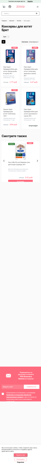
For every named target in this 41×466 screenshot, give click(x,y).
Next (38, 163)
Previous (4, 164)
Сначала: (25, 42)
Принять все (20, 455)
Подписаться (31, 387)
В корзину (20, 181)
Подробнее (20, 462)
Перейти (30, 1)
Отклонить (20, 459)
